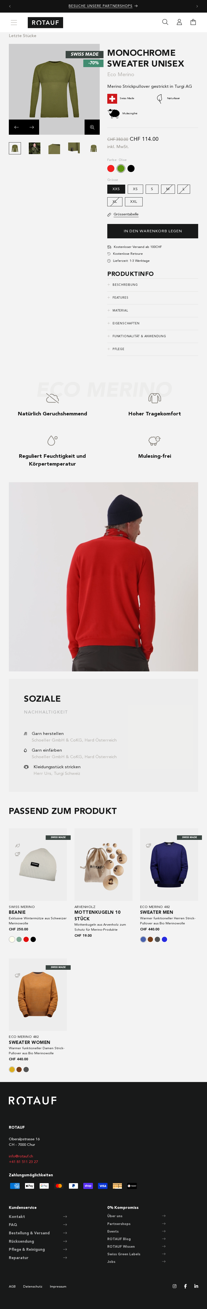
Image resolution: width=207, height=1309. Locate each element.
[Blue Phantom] (143, 939)
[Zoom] (92, 127)
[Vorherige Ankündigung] (9, 6)
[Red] (26, 939)
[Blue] (164, 939)
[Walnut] (150, 939)
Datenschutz (32, 1286)
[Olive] (120, 168)
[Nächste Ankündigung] (197, 6)
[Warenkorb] (193, 23)
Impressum (58, 1286)
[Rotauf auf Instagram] (174, 1287)
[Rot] (110, 168)
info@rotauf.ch (21, 1156)
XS (135, 189)
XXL (133, 202)
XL (117, 203)
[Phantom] (157, 939)
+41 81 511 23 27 (23, 1162)
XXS (116, 189)
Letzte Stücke (22, 36)
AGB (12, 1286)
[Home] (45, 22)
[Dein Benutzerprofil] (179, 23)
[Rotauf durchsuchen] (165, 23)
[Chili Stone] (12, 1069)
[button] (16, 127)
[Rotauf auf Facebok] (185, 1287)
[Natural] (12, 939)
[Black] (33, 939)
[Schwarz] (131, 168)
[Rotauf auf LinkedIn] (196, 1287)
